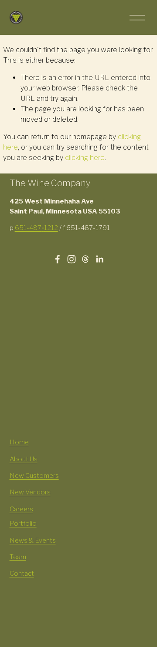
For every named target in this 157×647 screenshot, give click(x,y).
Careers (21, 509)
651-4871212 (36, 228)
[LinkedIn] (99, 259)
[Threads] (85, 259)
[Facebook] (57, 259)
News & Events (33, 540)
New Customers (34, 476)
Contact (22, 573)
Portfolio (23, 523)
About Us (24, 459)
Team (18, 557)
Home (19, 442)
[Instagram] (71, 259)
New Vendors (30, 492)
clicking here (85, 157)
